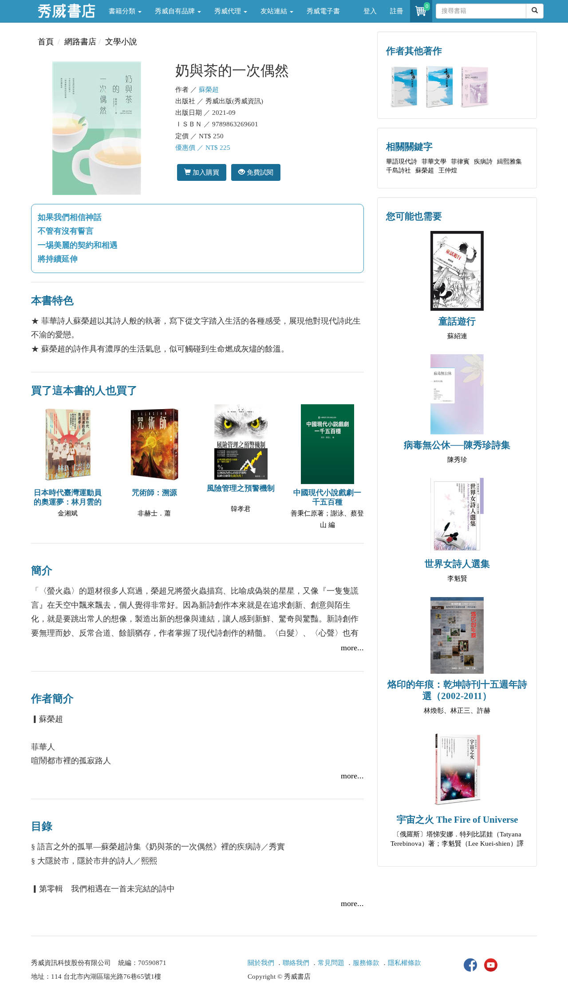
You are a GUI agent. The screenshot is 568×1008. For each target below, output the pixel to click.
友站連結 (274, 11)
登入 (370, 11)
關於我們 (261, 962)
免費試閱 (259, 172)
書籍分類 (123, 11)
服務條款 (366, 962)
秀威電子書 (323, 11)
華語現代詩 (401, 161)
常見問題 (331, 962)
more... (352, 647)
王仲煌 (447, 170)
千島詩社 (398, 170)
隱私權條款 (404, 962)
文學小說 (121, 41)
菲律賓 (460, 161)
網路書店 (80, 41)
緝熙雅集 (509, 161)
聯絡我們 (296, 962)
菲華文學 (434, 161)
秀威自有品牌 (176, 11)
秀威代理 (228, 11)
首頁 (46, 41)
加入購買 (205, 172)
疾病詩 (483, 161)
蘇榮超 (209, 89)
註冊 (396, 11)
